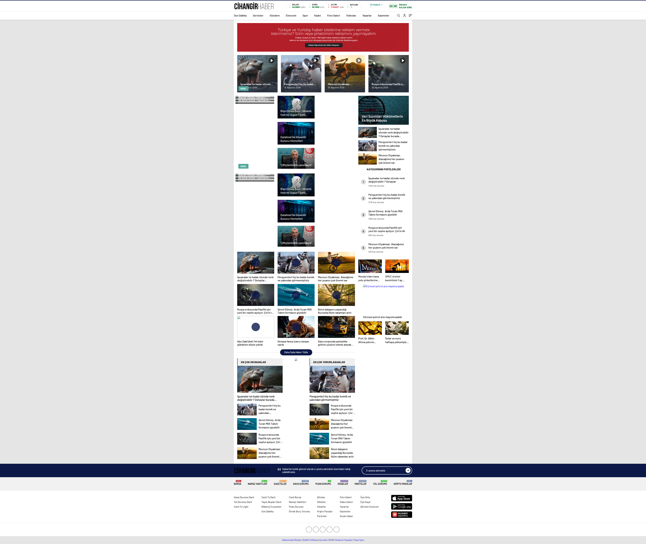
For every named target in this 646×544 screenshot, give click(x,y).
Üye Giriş (365, 497)
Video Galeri (346, 501)
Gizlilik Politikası (310, 540)
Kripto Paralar (403, 482)
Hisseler (343, 482)
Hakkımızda (287, 540)
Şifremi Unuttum (369, 506)
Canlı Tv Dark (268, 497)
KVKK (331, 540)
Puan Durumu (323, 482)
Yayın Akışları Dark (271, 501)
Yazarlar (367, 15)
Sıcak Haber (346, 516)
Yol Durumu (380, 482)
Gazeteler (383, 15)
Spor (305, 15)
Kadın (317, 15)
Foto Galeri (333, 15)
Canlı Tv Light (241, 506)
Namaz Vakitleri (257, 482)
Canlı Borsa (295, 497)
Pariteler (360, 482)
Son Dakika (240, 15)
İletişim (298, 540)
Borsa (237, 482)
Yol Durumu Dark (243, 501)
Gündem (275, 15)
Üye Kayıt (365, 501)
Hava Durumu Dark (244, 497)
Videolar (351, 15)
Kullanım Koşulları (344, 540)
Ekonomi (291, 15)
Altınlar (321, 497)
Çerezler (323, 540)
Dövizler (321, 501)
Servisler (258, 15)
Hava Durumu (301, 482)
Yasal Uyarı (359, 540)
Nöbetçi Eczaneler (271, 506)
